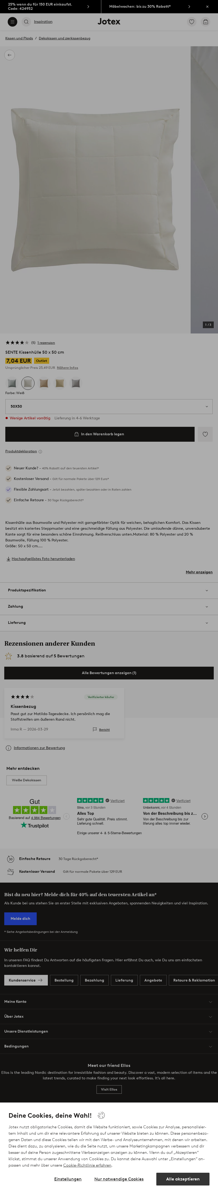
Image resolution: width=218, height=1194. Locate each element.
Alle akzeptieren (183, 1179)
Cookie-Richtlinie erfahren (87, 1165)
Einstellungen (68, 1179)
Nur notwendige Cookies (119, 1179)
